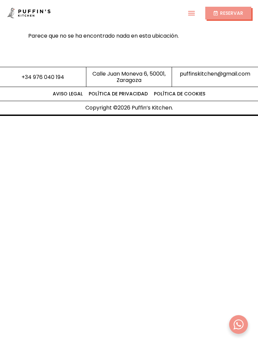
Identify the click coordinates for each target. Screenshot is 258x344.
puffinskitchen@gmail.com (215, 74)
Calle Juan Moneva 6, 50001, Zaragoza (129, 77)
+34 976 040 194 (43, 77)
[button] (191, 13)
